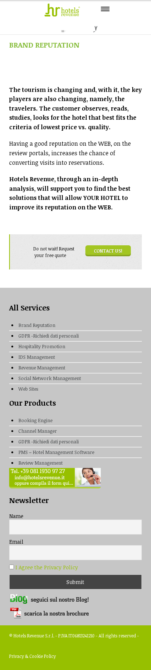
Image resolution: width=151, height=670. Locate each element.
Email (16, 541)
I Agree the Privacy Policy (46, 567)
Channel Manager (37, 431)
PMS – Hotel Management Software (56, 452)
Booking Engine (35, 420)
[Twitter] (76, 25)
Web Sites (28, 389)
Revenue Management (41, 367)
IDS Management (36, 357)
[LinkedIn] (91, 25)
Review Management (40, 462)
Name (16, 516)
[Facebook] (61, 25)
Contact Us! (108, 251)
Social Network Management (49, 378)
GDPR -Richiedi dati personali (48, 335)
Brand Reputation (36, 325)
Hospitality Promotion (41, 346)
